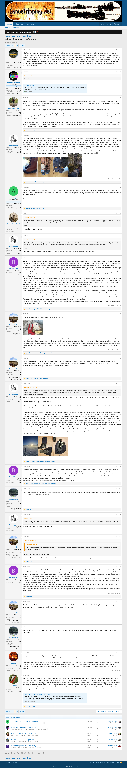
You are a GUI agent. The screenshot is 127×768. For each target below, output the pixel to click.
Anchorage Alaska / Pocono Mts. (15, 509)
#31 (120, 383)
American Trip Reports (34, 747)
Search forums (17, 27)
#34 (120, 514)
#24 (120, 135)
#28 (120, 258)
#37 (120, 601)
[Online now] (13, 497)
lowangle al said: (29, 518)
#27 (120, 236)
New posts (8, 27)
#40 (120, 675)
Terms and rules (100, 762)
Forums (9, 24)
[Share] (116, 50)
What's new (19, 24)
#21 (120, 49)
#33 (120, 489)
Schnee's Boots (29, 85)
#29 (120, 314)
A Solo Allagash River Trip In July (23, 746)
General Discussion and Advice (30, 741)
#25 (120, 187)
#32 (120, 466)
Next (21, 46)
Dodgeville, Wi (17, 670)
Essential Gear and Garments (34, 723)
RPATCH (13, 735)
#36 (120, 566)
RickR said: (27, 76)
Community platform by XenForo (63, 766)
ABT (12, 741)
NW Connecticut (16, 93)
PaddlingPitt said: (29, 387)
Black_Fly (114, 729)
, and (38, 309)
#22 (120, 72)
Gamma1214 (113, 723)
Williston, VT (17, 67)
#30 (120, 358)
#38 (120, 627)
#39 (120, 652)
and (35, 182)
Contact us (91, 762)
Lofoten (19, 153)
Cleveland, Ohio (16, 115)
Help (117, 762)
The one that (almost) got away (23, 739)
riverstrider (114, 747)
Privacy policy (110, 762)
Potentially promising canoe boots (24, 721)
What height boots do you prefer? (24, 727)
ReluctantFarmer (15, 747)
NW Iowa (18, 209)
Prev (8, 46)
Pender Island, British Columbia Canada (15, 334)
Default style (11, 762)
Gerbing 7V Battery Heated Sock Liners (38, 694)
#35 (120, 536)
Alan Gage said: (28, 217)
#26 (120, 213)
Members (30, 24)
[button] (24, 24)
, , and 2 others (40, 353)
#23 (120, 98)
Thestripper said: (29, 540)
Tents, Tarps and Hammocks (31, 735)
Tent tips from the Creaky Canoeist (24, 733)
